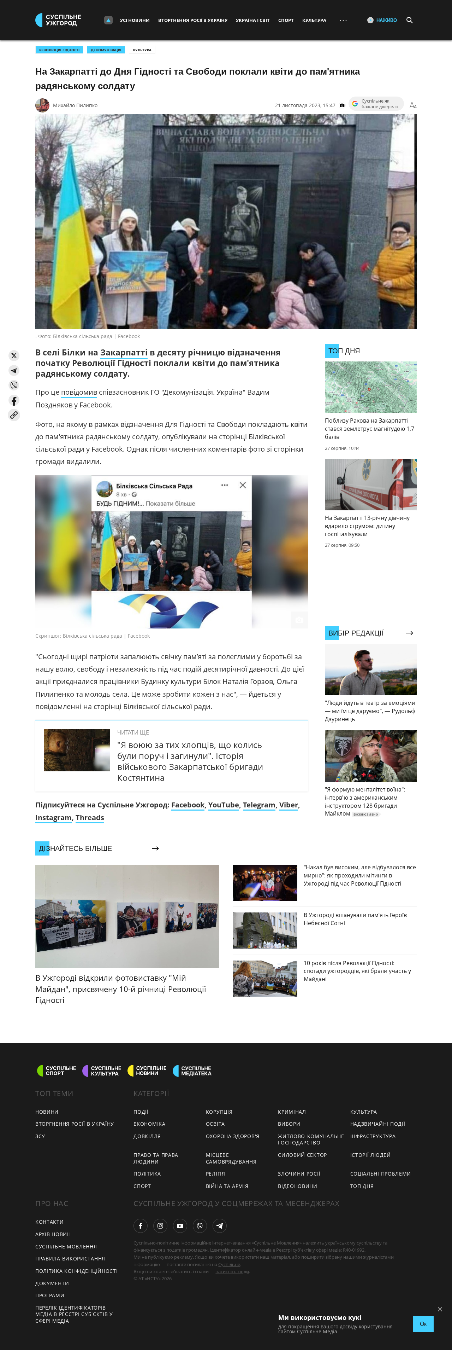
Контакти (49, 1221)
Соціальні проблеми (380, 1173)
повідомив (79, 392)
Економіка (149, 1123)
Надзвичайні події (377, 1123)
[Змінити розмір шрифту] (413, 105)
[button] (14, 355)
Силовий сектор (302, 1155)
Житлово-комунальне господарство (311, 1139)
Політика (147, 1173)
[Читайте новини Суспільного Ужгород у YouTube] (180, 1226)
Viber (288, 805)
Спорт (286, 20)
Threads (90, 817)
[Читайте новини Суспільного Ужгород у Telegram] (220, 1226)
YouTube (223, 805)
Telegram (259, 805)
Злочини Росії (299, 1173)
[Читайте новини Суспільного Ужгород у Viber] (200, 1226)
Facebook (187, 805)
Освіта (215, 1123)
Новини (47, 1111)
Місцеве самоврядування (231, 1158)
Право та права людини (155, 1158)
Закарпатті (124, 352)
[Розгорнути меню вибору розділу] (108, 20)
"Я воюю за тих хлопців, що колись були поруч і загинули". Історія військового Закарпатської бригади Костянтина (190, 761)
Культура (314, 20)
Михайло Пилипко (75, 105)
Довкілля (147, 1136)
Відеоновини (297, 1186)
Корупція (219, 1111)
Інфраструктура (373, 1136)
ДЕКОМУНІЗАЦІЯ (106, 49)
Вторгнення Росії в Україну (192, 20)
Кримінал (292, 1111)
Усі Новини (135, 20)
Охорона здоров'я (233, 1136)
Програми (50, 1295)
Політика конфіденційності (76, 1271)
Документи (52, 1283)
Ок (423, 1324)
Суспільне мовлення (66, 1246)
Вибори (289, 1123)
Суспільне (229, 1264)
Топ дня (362, 1186)
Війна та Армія (227, 1186)
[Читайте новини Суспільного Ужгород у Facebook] (140, 1226)
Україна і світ (253, 20)
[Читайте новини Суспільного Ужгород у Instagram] (160, 1226)
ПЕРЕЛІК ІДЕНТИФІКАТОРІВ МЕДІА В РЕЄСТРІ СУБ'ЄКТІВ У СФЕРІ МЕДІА (74, 1314)
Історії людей (370, 1155)
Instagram (53, 817)
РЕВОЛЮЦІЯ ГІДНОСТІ (59, 49)
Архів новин (53, 1234)
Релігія (215, 1173)
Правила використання (70, 1258)
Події (141, 1111)
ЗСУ (40, 1136)
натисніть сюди (232, 1271)
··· (343, 20)
